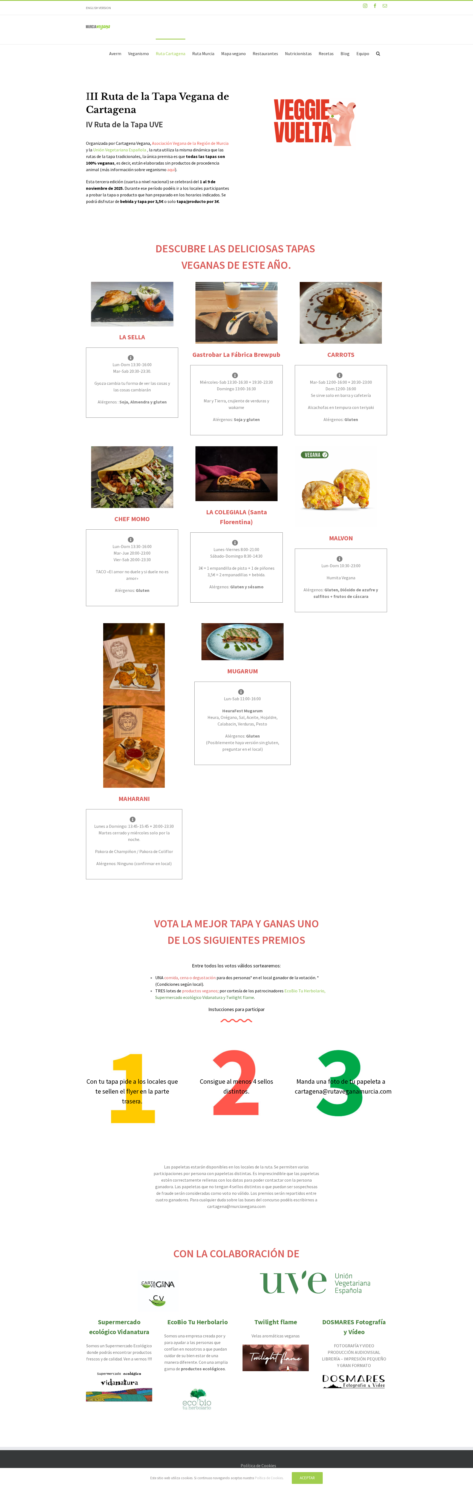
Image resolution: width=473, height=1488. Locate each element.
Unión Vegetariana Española (119, 150)
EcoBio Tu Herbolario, (304, 990)
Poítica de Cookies (269, 1478)
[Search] (378, 53)
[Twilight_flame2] (276, 1348)
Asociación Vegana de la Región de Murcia (190, 143)
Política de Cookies (258, 1465)
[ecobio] (197, 1380)
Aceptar (307, 1477)
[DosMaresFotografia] (354, 1377)
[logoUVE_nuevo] (315, 1274)
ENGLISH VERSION (98, 8)
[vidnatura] (119, 1371)
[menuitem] (115, 53)
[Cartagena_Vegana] (158, 1274)
